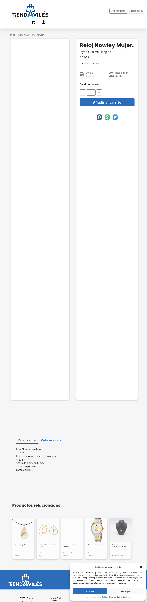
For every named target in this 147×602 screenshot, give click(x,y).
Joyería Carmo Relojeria (95, 52)
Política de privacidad (111, 597)
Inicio (12, 34)
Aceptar (90, 591)
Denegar (125, 591)
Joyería (20, 34)
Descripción (27, 440)
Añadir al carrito (107, 102)
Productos (119, 10)
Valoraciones (51, 440)
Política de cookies (93, 597)
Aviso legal (125, 597)
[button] (141, 566)
